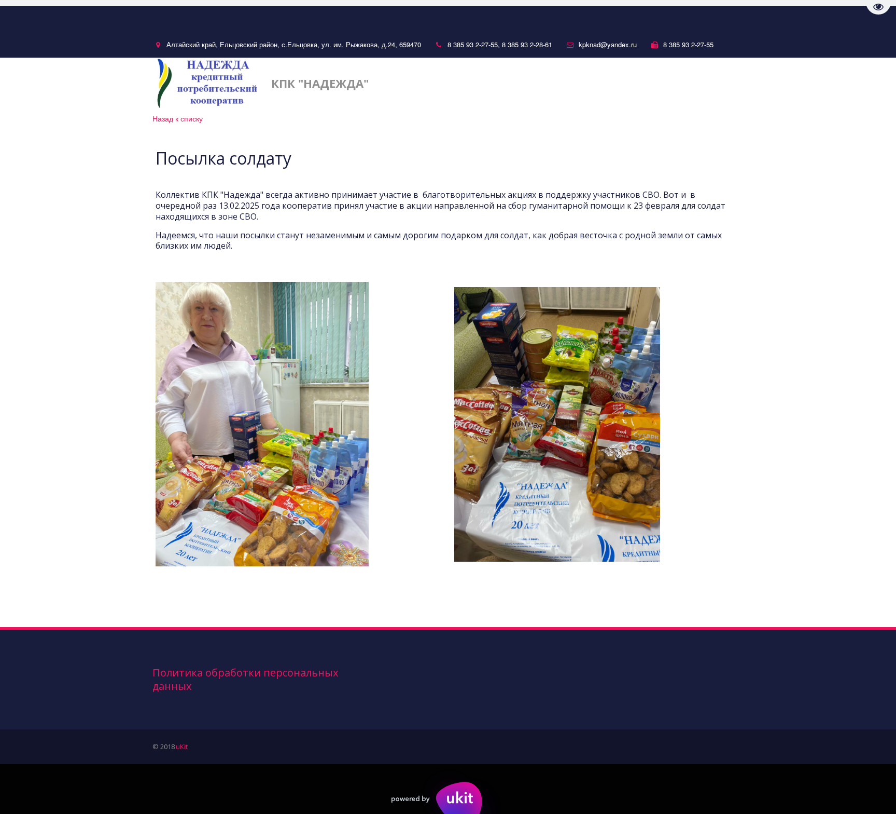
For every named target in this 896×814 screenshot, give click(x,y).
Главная (445, 82)
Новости (497, 82)
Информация (660, 82)
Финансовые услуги (571, 82)
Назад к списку (177, 118)
